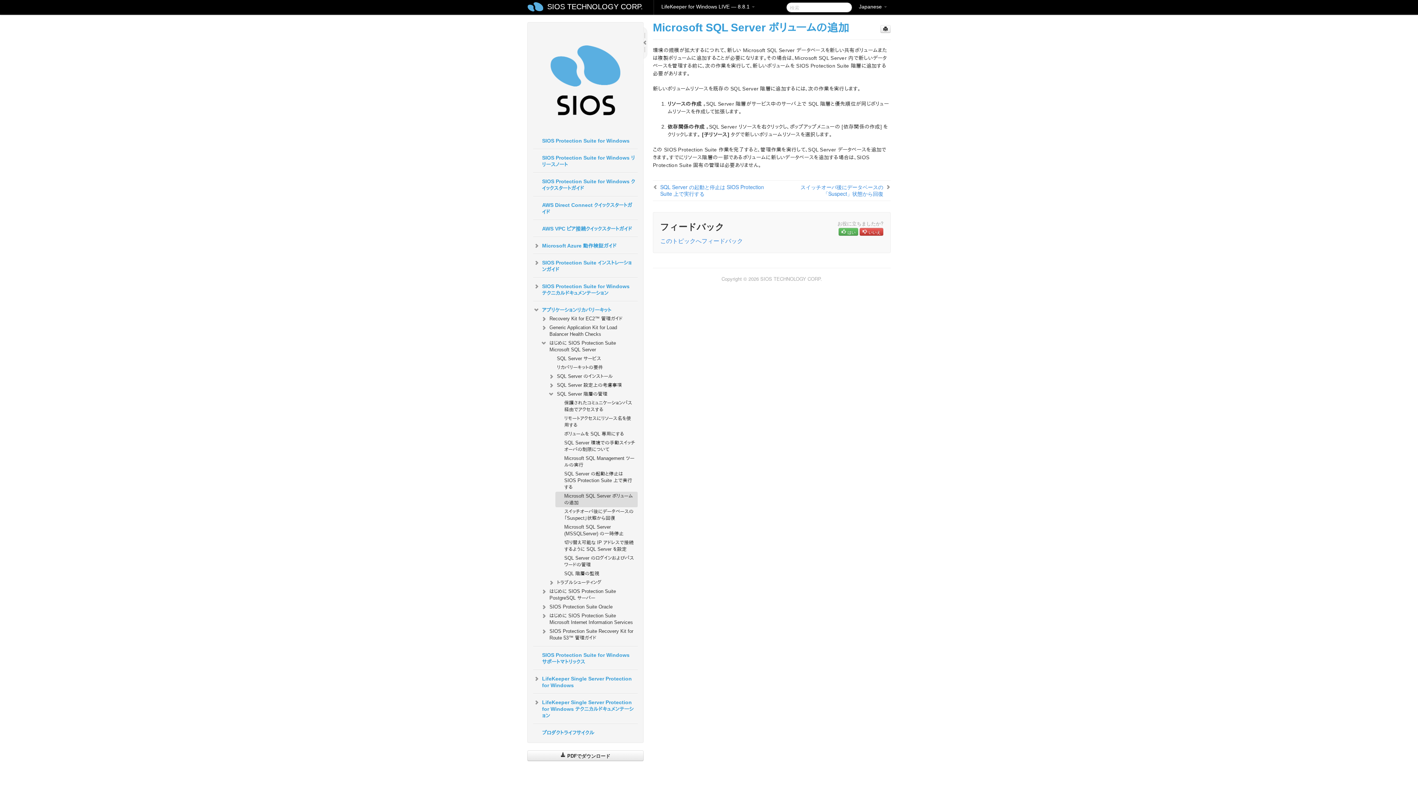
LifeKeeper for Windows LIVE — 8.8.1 (706, 7)
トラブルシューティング (579, 582)
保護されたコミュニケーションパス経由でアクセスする (598, 406)
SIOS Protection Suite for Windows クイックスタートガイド (588, 184)
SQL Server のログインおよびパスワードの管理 (599, 561)
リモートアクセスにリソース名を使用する (597, 422)
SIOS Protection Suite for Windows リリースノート (588, 161)
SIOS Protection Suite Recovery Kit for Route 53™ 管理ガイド (591, 634)
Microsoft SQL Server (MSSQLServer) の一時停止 (594, 530)
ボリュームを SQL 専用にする (594, 434)
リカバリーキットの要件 (580, 367)
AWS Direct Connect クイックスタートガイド (587, 208)
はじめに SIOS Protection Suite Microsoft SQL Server (582, 346)
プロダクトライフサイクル (568, 733)
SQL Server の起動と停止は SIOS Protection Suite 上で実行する (598, 480)
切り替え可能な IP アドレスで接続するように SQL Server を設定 (599, 546)
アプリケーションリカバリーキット (577, 310)
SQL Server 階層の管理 (582, 394)
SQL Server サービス (579, 358)
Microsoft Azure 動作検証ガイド (579, 246)
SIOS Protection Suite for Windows (586, 141)
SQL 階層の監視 (581, 573)
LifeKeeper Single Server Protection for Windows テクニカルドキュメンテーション (588, 709)
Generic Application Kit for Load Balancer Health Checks (583, 331)
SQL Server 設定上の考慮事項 (589, 385)
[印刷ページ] (885, 29)
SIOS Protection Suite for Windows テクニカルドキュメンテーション (586, 289)
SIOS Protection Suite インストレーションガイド (587, 266)
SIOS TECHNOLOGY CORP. (595, 7)
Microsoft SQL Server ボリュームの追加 (598, 499)
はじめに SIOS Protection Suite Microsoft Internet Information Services (591, 619)
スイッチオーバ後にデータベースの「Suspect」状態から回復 (599, 515)
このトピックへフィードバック (701, 240)
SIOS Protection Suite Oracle (581, 607)
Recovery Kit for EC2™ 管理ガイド (586, 318)
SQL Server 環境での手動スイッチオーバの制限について (599, 446)
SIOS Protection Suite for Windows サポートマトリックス (586, 658)
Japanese (871, 7)
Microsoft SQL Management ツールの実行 (599, 462)
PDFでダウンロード (588, 755)
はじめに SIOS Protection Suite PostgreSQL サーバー (582, 595)
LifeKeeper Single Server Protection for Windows (587, 682)
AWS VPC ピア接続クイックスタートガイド (587, 229)
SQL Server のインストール (585, 376)
